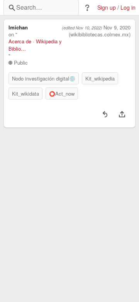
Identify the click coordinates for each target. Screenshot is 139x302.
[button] (87, 8)
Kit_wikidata (25, 93)
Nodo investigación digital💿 (43, 78)
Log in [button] (128, 7)
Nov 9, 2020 (117, 27)
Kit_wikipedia (100, 78)
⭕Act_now (62, 93)
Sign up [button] (106, 7)
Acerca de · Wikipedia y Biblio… (35, 45)
